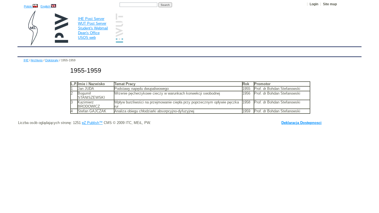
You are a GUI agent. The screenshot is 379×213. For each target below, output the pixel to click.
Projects (181, 50)
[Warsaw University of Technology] (62, 42)
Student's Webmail (93, 28)
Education (135, 50)
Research (159, 50)
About (87, 50)
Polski (28, 6)
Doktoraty (52, 60)
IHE (25, 50)
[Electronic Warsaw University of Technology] (118, 42)
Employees (110, 50)
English (46, 6)
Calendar (43, 50)
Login (314, 4)
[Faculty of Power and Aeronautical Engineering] (32, 44)
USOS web (87, 38)
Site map (330, 4)
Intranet (254, 50)
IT (221, 50)
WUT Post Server (92, 23)
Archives (204, 50)
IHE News (67, 50)
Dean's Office (89, 33)
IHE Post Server (91, 19)
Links (235, 50)
